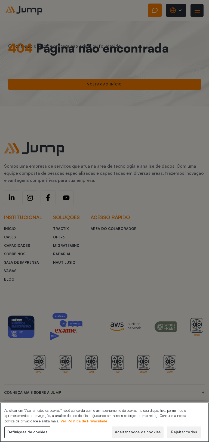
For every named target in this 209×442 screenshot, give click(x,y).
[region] (104, 422)
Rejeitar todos (184, 432)
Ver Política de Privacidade (83, 421)
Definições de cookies (27, 432)
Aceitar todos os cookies (138, 432)
